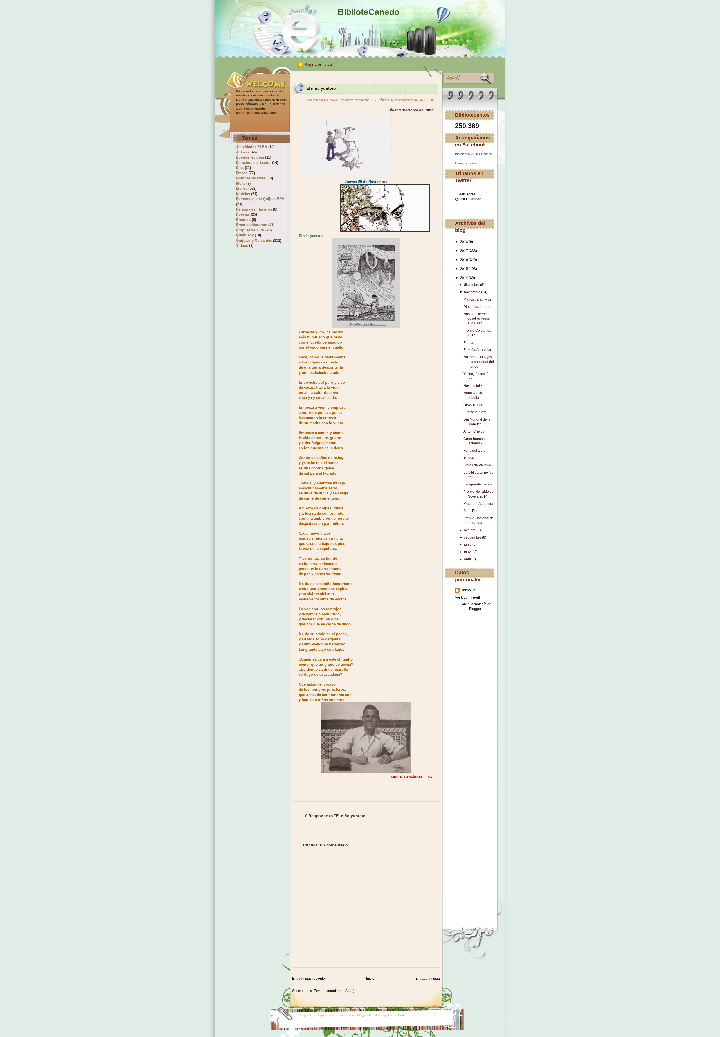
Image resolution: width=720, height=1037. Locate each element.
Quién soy (245, 235)
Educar (469, 343)
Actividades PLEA (251, 147)
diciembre (471, 285)
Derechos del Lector (253, 163)
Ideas (240, 183)
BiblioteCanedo (368, 12)
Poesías (243, 214)
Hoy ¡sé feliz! (473, 386)
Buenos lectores (250, 157)
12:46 (430, 99)
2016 (464, 260)
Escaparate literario (478, 484)
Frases (242, 173)
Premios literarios (251, 225)
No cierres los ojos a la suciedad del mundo (479, 362)
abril (467, 559)
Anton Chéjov (474, 431)
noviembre (472, 292)
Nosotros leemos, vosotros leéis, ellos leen (477, 319)
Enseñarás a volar (477, 350)
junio (468, 544)
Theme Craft (396, 1015)
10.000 (469, 458)
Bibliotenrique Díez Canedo (473, 154)
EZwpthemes (325, 1015)
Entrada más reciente (308, 978)
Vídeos (242, 245)
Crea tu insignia (465, 163)
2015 (464, 269)
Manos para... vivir (477, 299)
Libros (241, 188)
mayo (468, 552)
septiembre (472, 537)
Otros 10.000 (473, 405)
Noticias (243, 194)
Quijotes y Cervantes (254, 240)
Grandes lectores (251, 178)
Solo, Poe (471, 511)
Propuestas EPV (250, 230)
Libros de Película (477, 465)
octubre (470, 530)
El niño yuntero (475, 412)
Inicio (370, 978)
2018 (464, 242)
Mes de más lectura (478, 504)
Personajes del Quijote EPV (260, 199)
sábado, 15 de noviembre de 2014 (402, 99)
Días (240, 168)
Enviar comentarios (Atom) (334, 991)
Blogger (475, 609)
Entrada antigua (427, 978)
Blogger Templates (369, 1015)
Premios (243, 220)
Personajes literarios (254, 209)
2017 (464, 251)
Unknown (468, 590)
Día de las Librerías (478, 307)
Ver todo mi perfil (468, 598)
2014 (464, 278)
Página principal (318, 64)
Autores (242, 152)
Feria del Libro (475, 451)
